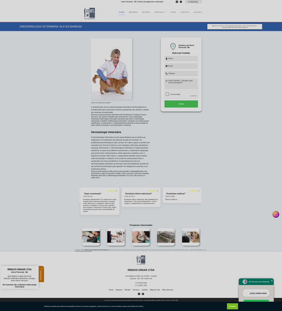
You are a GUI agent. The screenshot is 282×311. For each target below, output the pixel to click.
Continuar (232, 306)
